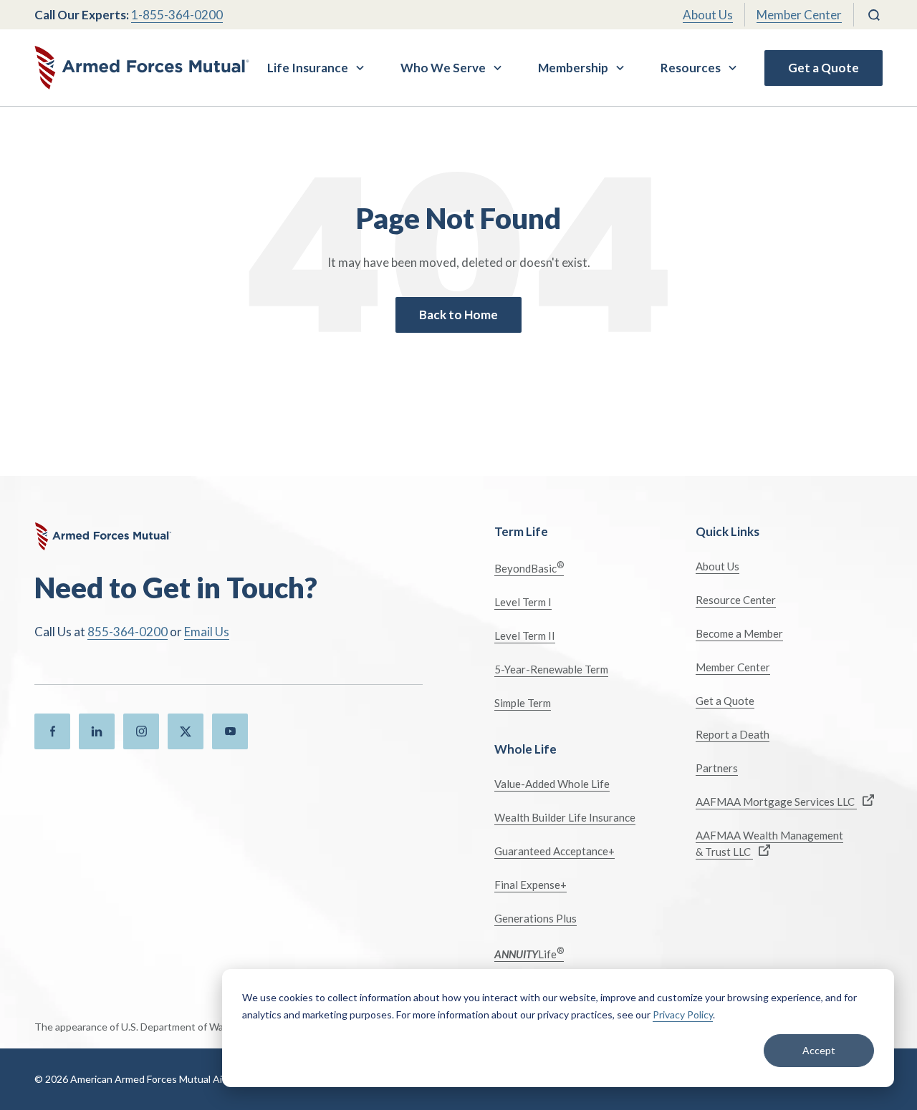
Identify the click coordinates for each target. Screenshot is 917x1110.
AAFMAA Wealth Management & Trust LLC (769, 843)
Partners (717, 767)
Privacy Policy (683, 1014)
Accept (818, 1050)
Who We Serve (443, 67)
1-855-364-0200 (177, 14)
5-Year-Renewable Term (551, 669)
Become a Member (739, 633)
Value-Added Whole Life (552, 783)
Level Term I (523, 601)
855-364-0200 (127, 631)
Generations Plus (535, 918)
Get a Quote (823, 67)
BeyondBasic (529, 567)
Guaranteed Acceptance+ (554, 850)
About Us (708, 14)
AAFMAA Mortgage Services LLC (776, 801)
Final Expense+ (530, 884)
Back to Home (458, 314)
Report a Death (732, 734)
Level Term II (524, 635)
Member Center (799, 14)
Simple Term (522, 702)
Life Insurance (307, 67)
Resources (691, 67)
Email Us (206, 631)
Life (529, 952)
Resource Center (736, 599)
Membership (573, 67)
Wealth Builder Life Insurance (564, 817)
